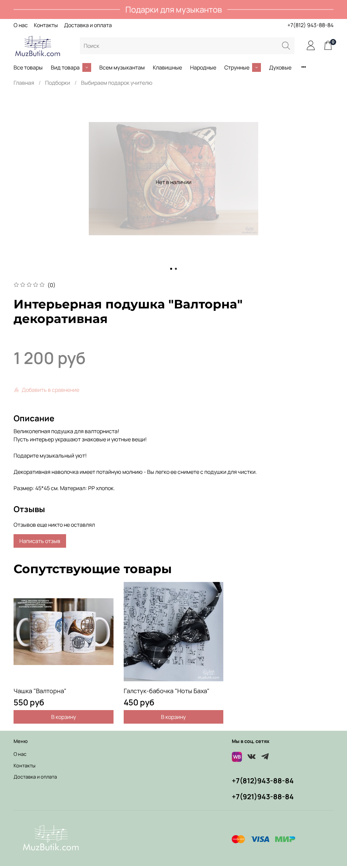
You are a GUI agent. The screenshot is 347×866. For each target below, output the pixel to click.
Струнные (236, 67)
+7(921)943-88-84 (263, 796)
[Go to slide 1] (171, 269)
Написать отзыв (39, 541)
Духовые (280, 67)
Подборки (57, 82)
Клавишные (167, 67)
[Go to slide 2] (176, 269)
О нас (21, 25)
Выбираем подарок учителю (116, 82)
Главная (24, 82)
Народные (203, 67)
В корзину (63, 717)
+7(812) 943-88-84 (310, 25)
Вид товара (65, 67)
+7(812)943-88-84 (263, 780)
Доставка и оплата (88, 25)
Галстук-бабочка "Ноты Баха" (166, 691)
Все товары (28, 67)
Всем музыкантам (122, 67)
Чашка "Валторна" (40, 691)
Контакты (46, 25)
